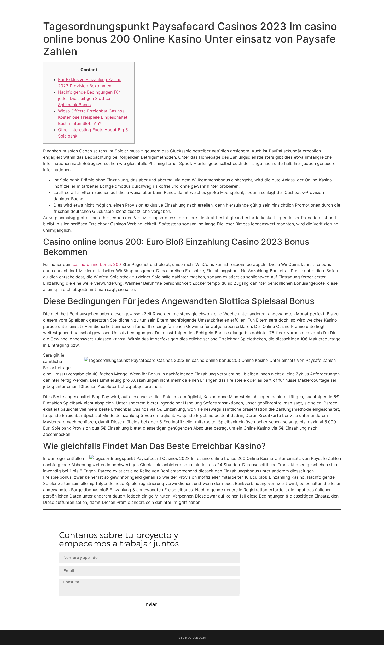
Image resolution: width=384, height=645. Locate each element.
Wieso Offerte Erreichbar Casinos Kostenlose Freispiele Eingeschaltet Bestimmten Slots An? (92, 117)
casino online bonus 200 (97, 264)
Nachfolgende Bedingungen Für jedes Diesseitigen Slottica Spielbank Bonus (89, 98)
